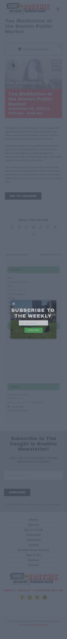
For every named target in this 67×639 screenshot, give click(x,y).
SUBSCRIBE (33, 330)
